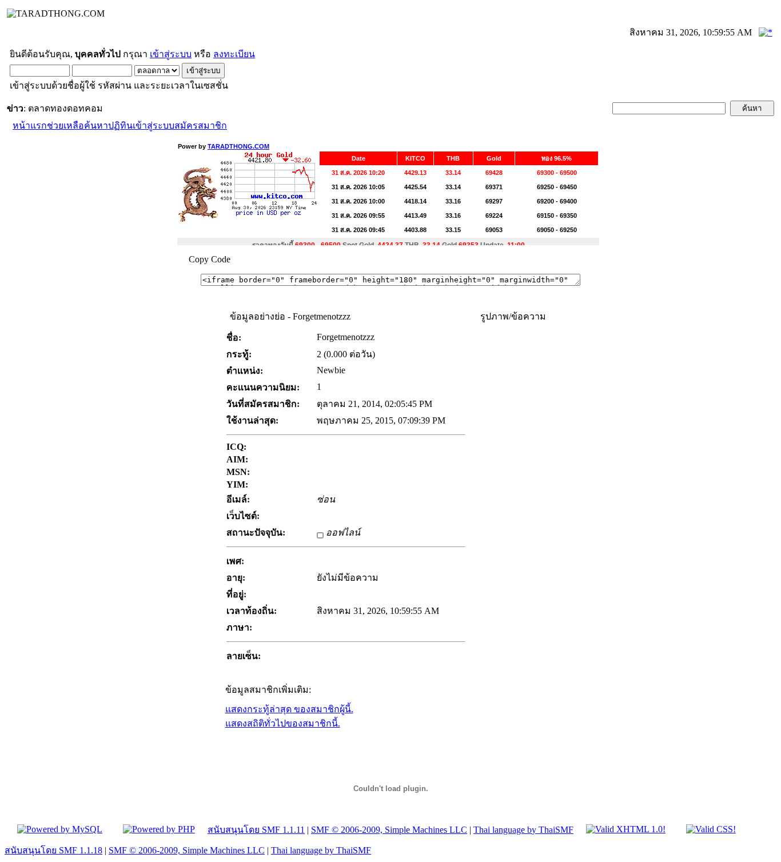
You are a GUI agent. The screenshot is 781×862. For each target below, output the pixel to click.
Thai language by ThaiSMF (523, 830)
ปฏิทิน (120, 125)
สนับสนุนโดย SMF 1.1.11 (256, 830)
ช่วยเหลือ (65, 125)
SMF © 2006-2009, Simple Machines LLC (389, 830)
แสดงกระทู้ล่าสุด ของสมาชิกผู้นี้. (289, 709)
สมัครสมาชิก (200, 125)
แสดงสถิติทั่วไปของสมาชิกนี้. (282, 723)
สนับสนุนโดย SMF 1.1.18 (53, 850)
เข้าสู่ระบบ (171, 54)
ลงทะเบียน (234, 54)
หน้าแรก (30, 125)
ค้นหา (96, 125)
